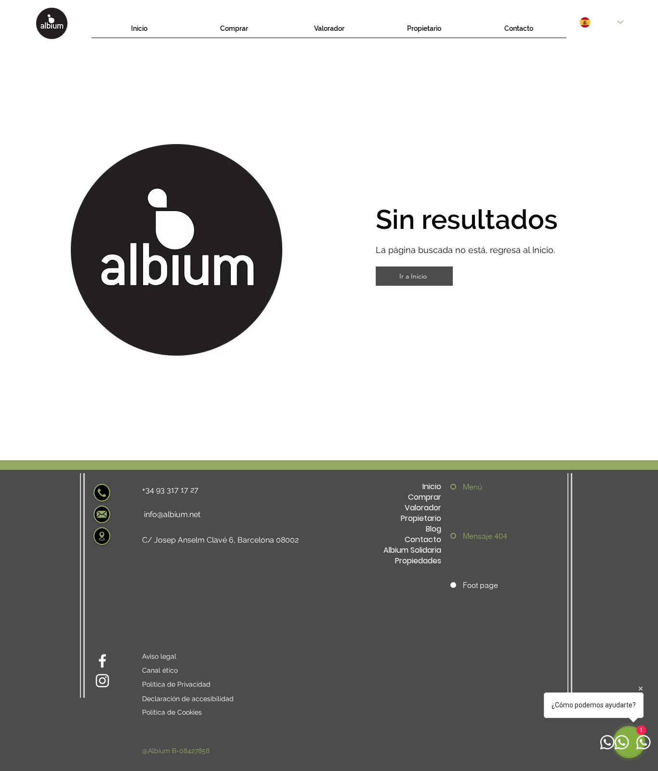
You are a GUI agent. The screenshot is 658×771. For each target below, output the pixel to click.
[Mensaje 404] (455, 536)
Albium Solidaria (412, 550)
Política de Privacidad (176, 684)
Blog (433, 529)
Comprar (424, 497)
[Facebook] (102, 661)
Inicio (431, 486)
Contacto (423, 539)
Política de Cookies (172, 712)
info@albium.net (172, 514)
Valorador (423, 508)
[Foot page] (455, 585)
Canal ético (160, 670)
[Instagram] (102, 681)
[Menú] (455, 486)
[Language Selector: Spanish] (601, 22)
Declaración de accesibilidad (188, 699)
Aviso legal (159, 656)
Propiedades (418, 561)
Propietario (421, 518)
